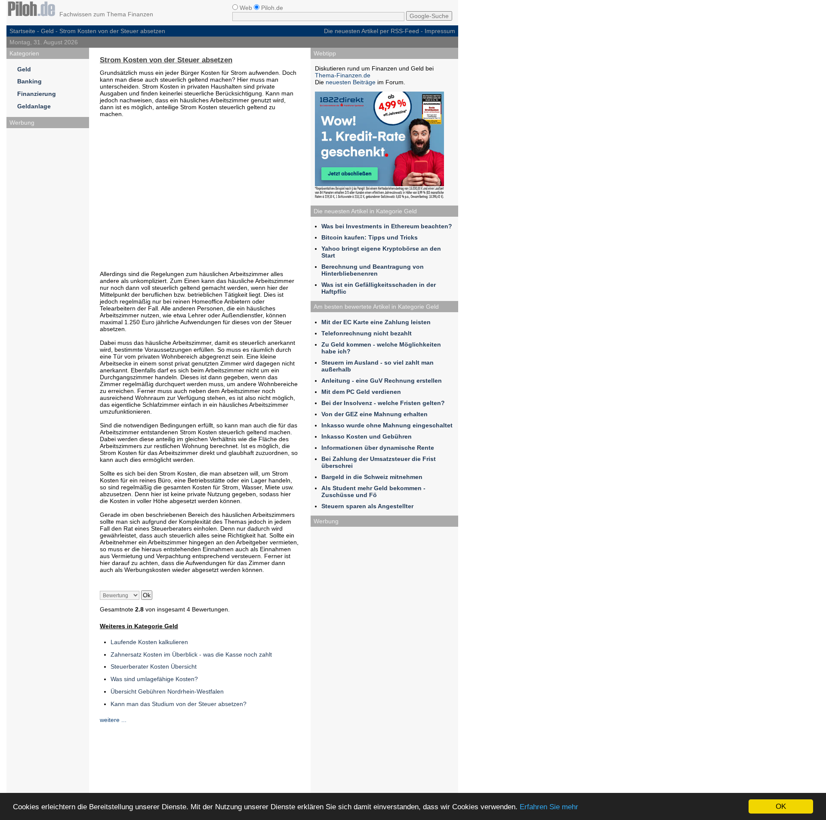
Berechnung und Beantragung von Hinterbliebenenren (372, 270)
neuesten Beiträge (351, 82)
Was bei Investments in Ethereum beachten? (386, 226)
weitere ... (113, 719)
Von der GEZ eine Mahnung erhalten (374, 414)
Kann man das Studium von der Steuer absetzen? (179, 703)
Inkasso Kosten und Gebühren (366, 436)
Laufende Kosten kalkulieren (149, 642)
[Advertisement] (47, 261)
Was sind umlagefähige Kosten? (154, 679)
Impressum (440, 31)
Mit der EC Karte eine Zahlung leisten (376, 322)
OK (781, 806)
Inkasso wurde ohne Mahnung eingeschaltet (387, 425)
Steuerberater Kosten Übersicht (154, 666)
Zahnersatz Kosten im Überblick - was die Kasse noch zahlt (191, 654)
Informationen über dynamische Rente (377, 447)
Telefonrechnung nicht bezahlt (366, 333)
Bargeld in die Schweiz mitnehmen (371, 476)
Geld (47, 31)
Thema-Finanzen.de (342, 75)
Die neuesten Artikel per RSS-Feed (371, 31)
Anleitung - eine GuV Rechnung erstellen (381, 380)
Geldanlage (34, 106)
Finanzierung (36, 93)
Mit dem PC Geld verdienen (361, 391)
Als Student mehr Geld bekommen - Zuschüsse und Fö (373, 491)
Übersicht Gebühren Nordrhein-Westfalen (167, 691)
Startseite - (25, 31)
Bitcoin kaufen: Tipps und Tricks (369, 237)
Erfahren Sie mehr (549, 807)
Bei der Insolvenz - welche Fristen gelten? (383, 402)
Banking (29, 81)
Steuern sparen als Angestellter (367, 506)
